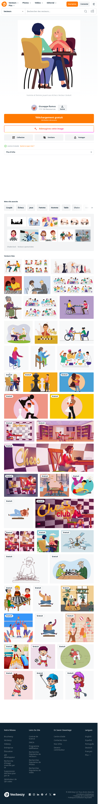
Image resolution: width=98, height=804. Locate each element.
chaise (77, 207)
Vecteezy (7, 740)
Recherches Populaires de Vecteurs (34, 754)
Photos (25, 3)
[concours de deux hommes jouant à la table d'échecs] (77, 598)
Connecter (84, 4)
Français (86, 751)
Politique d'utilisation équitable (78, 797)
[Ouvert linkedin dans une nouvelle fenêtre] (38, 795)
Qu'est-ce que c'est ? (27, 146)
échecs (21, 207)
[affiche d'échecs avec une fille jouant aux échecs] (19, 541)
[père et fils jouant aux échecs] (54, 485)
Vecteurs (12, 3)
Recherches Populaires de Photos (34, 762)
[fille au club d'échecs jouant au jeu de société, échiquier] (65, 431)
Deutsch (86, 747)
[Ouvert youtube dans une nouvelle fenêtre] (54, 795)
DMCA (30, 742)
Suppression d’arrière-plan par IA (10, 773)
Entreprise (8, 747)
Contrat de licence (32, 737)
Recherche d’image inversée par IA (9, 764)
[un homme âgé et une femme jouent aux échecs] (18, 332)
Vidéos (38, 3)
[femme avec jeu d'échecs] (49, 627)
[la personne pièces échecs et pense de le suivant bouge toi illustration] (40, 382)
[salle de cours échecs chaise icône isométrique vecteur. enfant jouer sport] (16, 358)
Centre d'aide (58, 736)
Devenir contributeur (57, 748)
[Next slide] (88, 208)
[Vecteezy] (4, 4)
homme (54, 207)
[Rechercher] (85, 11)
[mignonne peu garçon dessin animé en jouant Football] (43, 656)
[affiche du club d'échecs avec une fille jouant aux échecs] (64, 513)
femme (42, 207)
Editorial (50, 3)
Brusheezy (8, 736)
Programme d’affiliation (33, 747)
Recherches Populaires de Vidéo (34, 770)
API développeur (9, 756)
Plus (10, 5)
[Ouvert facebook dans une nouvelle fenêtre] (30, 795)
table (66, 207)
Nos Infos (56, 744)
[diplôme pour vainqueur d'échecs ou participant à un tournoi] (19, 431)
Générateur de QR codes (9, 780)
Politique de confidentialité (82, 796)
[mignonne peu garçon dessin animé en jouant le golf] (49, 685)
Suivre (62, 109)
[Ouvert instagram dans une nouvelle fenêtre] (34, 795)
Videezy (7, 744)
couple (9, 207)
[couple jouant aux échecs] (48, 541)
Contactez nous (59, 740)
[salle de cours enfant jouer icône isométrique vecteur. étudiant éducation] (43, 358)
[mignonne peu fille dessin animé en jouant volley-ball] (18, 685)
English (86, 736)
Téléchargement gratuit (49, 118)
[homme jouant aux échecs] (18, 513)
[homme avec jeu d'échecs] (46, 598)
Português (87, 744)
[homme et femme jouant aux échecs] (12, 382)
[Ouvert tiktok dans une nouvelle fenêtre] (46, 795)
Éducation (8, 751)
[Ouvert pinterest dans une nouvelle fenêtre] (42, 795)
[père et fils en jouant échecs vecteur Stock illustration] (13, 285)
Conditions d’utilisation (83, 794)
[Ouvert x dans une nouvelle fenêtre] (50, 795)
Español (86, 740)
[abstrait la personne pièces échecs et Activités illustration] (26, 406)
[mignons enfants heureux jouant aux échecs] (17, 598)
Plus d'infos (10, 152)
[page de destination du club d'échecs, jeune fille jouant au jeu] (49, 458)
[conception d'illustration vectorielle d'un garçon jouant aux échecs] (82, 485)
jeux (31, 207)
